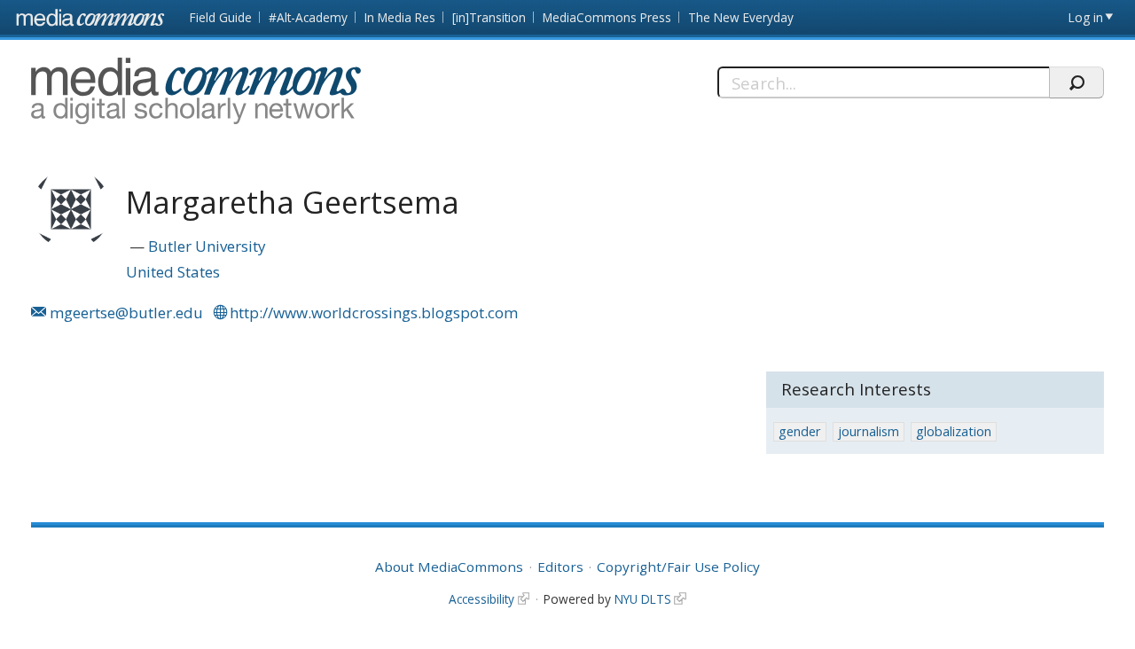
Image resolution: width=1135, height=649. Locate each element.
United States (173, 272)
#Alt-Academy (308, 17)
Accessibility (481, 598)
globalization (953, 431)
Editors (560, 566)
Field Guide (221, 17)
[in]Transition (489, 17)
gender (800, 431)
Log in (1085, 17)
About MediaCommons (449, 566)
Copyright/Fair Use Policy (678, 566)
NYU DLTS (642, 598)
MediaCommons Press (607, 17)
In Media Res (399, 17)
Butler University (207, 246)
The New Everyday (741, 17)
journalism (868, 431)
